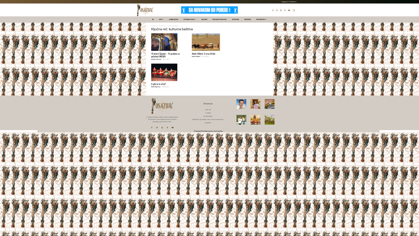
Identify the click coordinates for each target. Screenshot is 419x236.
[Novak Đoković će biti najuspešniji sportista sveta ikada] (241, 104)
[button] (293, 10)
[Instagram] (276, 10)
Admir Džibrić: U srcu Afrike (203, 53)
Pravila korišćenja (218, 131)
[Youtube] (289, 10)
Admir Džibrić (196, 56)
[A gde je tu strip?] (169, 72)
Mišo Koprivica (155, 87)
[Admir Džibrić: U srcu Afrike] (209, 42)
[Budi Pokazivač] (241, 120)
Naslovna (154, 26)
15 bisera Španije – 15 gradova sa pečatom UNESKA (165, 55)
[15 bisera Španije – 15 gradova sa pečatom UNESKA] (169, 42)
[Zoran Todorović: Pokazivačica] (270, 104)
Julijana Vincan (156, 59)
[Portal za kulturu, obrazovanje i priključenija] (145, 10)
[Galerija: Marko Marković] (270, 120)
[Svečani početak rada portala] (255, 120)
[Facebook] (272, 10)
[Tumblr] (280, 10)
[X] (285, 10)
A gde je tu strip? (158, 84)
